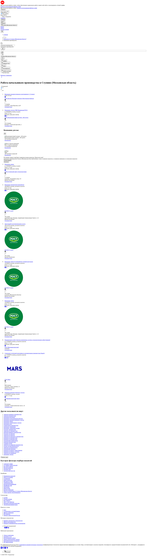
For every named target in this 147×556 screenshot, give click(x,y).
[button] (2, 26)
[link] (3, 23)
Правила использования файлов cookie (27, 8)
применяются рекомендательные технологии (31, 544)
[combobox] (8, 45)
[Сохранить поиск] (2, 53)
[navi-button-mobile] (2, 31)
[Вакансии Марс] (75, 369)
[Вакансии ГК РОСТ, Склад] (75, 200)
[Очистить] (3, 49)
